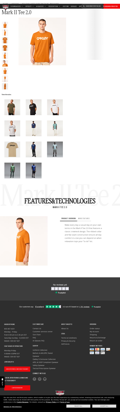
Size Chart (37, 334)
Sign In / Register (112, 6)
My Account (94, 331)
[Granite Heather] (12, 128)
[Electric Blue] (33, 170)
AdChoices (65, 344)
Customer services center (43, 331)
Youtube (45, 379)
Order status (95, 328)
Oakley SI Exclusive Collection (44, 359)
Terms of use (65, 402)
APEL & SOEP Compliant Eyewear (45, 362)
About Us (64, 328)
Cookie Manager (23, 402)
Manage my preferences (13, 406)
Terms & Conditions (69, 338)
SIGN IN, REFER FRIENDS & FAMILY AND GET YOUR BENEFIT (17, 369)
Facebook (34, 379)
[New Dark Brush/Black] (12, 107)
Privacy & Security (68, 341)
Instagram (39, 379)
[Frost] (55, 149)
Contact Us (37, 328)
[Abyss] (33, 128)
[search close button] (105, 5)
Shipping (93, 334)
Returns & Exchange (98, 338)
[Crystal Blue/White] (33, 149)
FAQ (34, 338)
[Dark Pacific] (55, 128)
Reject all (78, 406)
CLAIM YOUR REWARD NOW (17, 387)
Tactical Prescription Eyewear (44, 368)
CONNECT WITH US (39, 373)
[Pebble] (12, 149)
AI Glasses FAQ (38, 341)
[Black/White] (33, 107)
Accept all (104, 406)
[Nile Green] (12, 170)
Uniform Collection (40, 350)
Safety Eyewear (39, 365)
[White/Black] (55, 107)
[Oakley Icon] (5, 6)
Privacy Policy (51, 402)
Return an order (96, 341)
